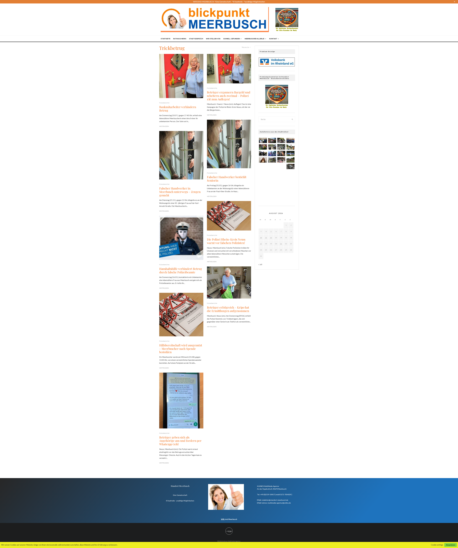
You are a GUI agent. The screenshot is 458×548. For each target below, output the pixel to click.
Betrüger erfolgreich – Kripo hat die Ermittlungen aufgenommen (228, 309)
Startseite (165, 39)
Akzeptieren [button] (450, 545)
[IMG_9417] (281, 196)
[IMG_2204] (290, 147)
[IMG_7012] (281, 140)
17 (261, 244)
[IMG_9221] (263, 140)
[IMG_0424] (263, 153)
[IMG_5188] (263, 167)
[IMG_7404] (281, 174)
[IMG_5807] (263, 160)
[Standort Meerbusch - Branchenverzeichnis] (287, 9)
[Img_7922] (272, 160)
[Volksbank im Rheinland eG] (277, 66)
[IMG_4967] (263, 174)
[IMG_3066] (272, 196)
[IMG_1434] (290, 160)
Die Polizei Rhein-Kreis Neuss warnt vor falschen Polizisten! (226, 241)
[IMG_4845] (263, 188)
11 (266, 238)
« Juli (260, 264)
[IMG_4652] (290, 181)
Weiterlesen (164, 126)
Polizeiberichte (164, 103)
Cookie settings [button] (437, 545)
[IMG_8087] (290, 195)
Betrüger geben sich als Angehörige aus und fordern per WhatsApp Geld (180, 441)
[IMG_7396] (272, 140)
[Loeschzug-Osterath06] (272, 174)
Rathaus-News (179, 39)
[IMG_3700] (263, 181)
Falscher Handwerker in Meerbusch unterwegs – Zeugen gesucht (180, 192)
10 (261, 238)
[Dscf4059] (281, 188)
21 (281, 244)
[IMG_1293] (281, 153)
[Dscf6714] (263, 196)
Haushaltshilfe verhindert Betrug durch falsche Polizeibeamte (180, 270)
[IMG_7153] (263, 147)
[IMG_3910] (272, 147)
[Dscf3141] (272, 188)
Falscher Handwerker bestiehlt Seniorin (226, 178)
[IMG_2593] (290, 188)
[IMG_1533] (281, 167)
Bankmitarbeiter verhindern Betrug (177, 108)
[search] (292, 119)
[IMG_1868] (290, 153)
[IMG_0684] (281, 181)
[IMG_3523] (272, 167)
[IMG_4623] (281, 147)
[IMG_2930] (290, 166)
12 (271, 238)
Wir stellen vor (213, 39)
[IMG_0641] (290, 140)
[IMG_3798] (290, 173)
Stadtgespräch (196, 39)
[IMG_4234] (272, 153)
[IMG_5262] (272, 181)
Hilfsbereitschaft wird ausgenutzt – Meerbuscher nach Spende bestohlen (180, 348)
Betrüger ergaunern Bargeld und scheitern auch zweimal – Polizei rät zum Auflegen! (228, 96)
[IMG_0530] (281, 160)
